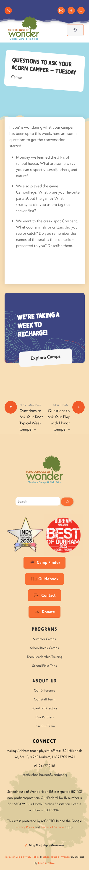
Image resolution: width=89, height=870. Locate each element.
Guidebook (48, 578)
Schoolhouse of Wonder (57, 856)
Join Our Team (44, 726)
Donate (48, 611)
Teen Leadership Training (45, 656)
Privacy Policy (25, 827)
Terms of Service (52, 827)
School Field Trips (44, 665)
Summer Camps (44, 639)
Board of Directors (44, 708)
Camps (17, 77)
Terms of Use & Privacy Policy (22, 856)
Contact (48, 595)
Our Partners (44, 717)
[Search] (67, 502)
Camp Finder (48, 562)
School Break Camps (44, 648)
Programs (44, 629)
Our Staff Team (44, 699)
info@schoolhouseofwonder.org (45, 774)
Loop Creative (46, 863)
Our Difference (44, 690)
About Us (44, 681)
